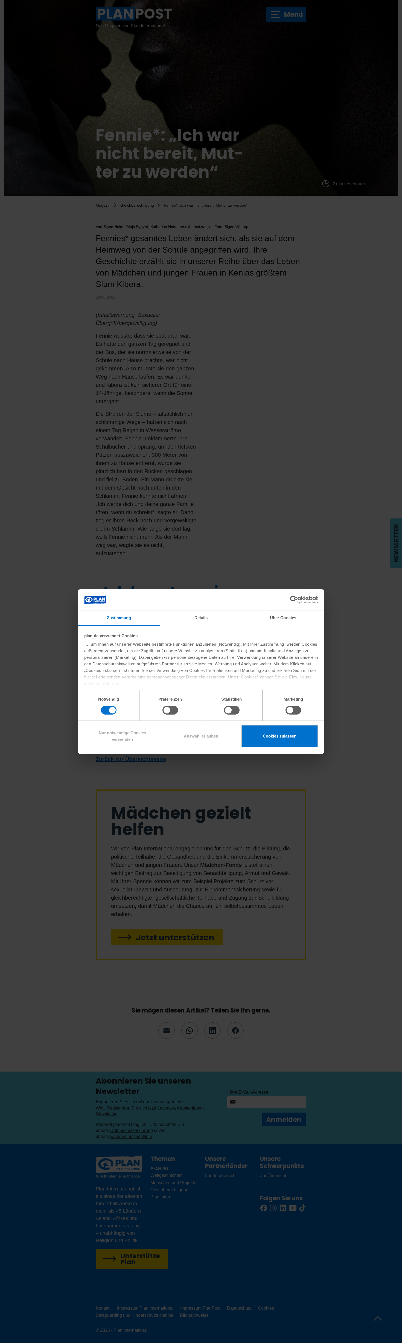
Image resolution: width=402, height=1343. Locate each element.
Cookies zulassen (279, 736)
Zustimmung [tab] (119, 617)
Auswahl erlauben (201, 736)
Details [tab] (201, 617)
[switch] (170, 710)
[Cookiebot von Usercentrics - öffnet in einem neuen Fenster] (294, 600)
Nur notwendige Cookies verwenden (122, 736)
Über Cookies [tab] (283, 617)
